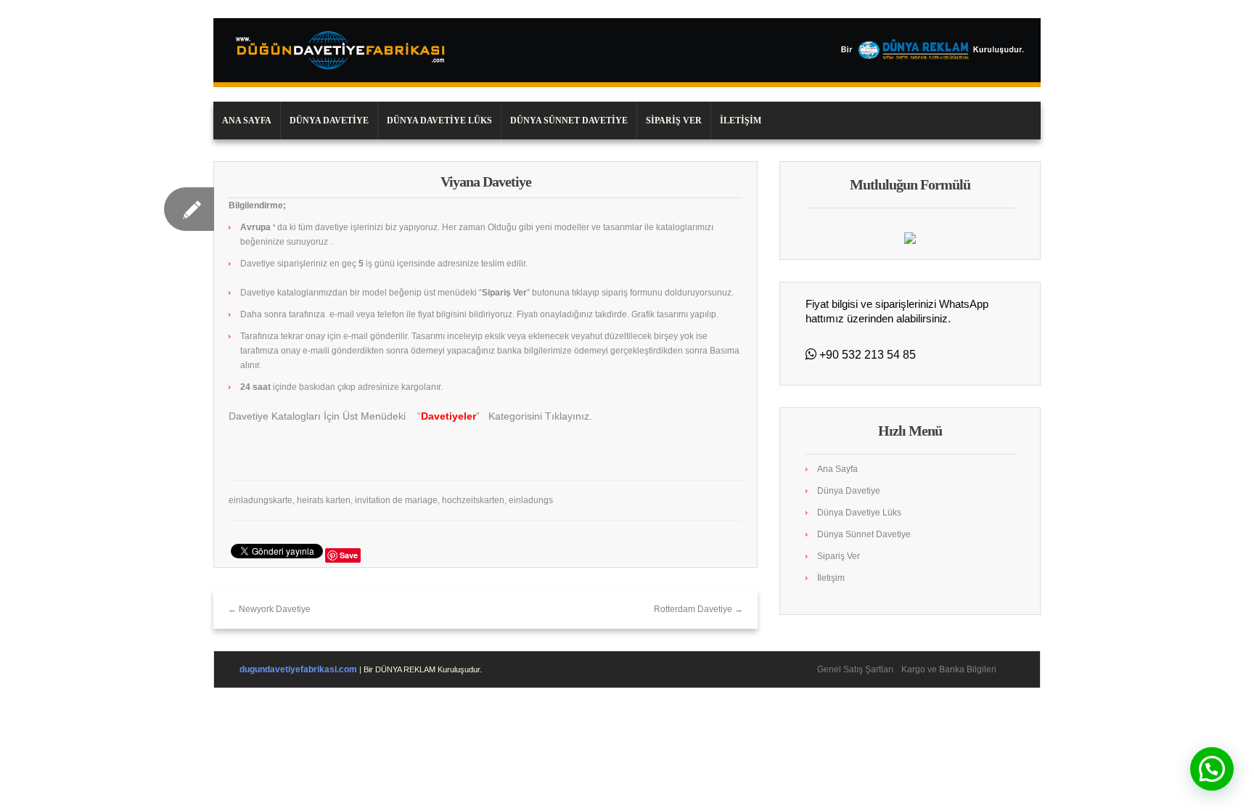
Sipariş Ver (674, 120)
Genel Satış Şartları (855, 669)
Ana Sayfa (246, 120)
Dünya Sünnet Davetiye (569, 120)
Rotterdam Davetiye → (698, 609)
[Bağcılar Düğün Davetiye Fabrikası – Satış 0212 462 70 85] (627, 52)
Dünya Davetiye (329, 120)
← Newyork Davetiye (269, 609)
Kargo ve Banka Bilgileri (948, 669)
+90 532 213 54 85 (866, 355)
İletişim (740, 120)
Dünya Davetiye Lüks (439, 120)
